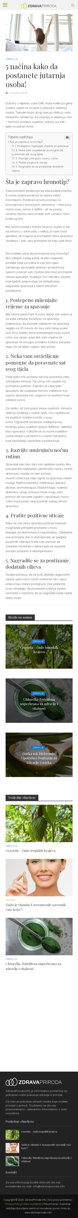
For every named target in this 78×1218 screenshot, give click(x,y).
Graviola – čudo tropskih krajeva (39, 649)
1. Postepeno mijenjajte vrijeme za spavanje (42, 146)
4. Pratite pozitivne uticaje (31, 162)
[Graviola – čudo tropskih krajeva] (39, 823)
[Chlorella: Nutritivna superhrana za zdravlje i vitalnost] (39, 936)
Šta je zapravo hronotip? (26, 141)
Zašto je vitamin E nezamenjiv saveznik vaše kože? (36, 907)
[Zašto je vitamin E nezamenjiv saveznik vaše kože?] (39, 877)
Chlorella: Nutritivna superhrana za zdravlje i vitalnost (39, 703)
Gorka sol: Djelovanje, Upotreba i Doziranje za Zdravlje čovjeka (39, 758)
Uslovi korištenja (32, 1203)
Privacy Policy (13, 1203)
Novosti (10, 900)
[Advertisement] (39, 1016)
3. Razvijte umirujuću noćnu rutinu (37, 158)
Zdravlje (12, 59)
